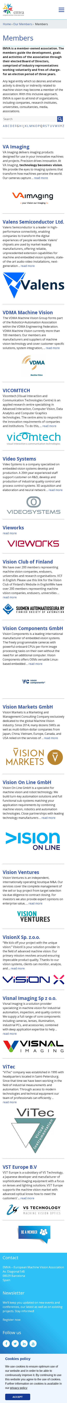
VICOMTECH (16, 390)
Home (7, 24)
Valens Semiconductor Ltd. (33, 222)
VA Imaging (16, 146)
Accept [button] (18, 1397)
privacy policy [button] (18, 1387)
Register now (11, 1320)
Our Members (22, 24)
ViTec (9, 1066)
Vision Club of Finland (28, 561)
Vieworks (13, 527)
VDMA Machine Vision (28, 312)
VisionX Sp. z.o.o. (21, 937)
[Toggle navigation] (61, 10)
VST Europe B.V (20, 1167)
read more (41, 178)
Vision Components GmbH (33, 628)
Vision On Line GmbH (27, 782)
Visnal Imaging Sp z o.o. (29, 998)
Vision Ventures (21, 872)
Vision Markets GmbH (28, 707)
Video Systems (19, 459)
